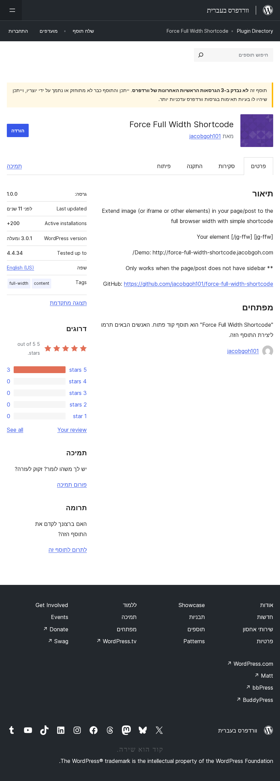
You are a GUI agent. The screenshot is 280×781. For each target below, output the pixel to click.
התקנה (194, 166)
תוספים (196, 629)
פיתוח (164, 166)
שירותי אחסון (258, 629)
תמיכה (14, 166)
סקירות (227, 166)
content (41, 283)
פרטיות (265, 641)
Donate (55, 629)
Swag (57, 641)
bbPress (259, 687)
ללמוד (130, 605)
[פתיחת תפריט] (11, 10)
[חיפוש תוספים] (201, 55)
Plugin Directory (255, 31)
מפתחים (127, 629)
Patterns (194, 641)
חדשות (265, 617)
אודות (266, 605)
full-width (19, 283)
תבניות (197, 617)
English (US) (20, 267)
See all (15, 429)
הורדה (17, 130)
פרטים (258, 166)
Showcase (192, 605)
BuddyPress (254, 699)
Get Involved (52, 605)
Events (59, 617)
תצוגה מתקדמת (68, 302)
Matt (263, 675)
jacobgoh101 (205, 136)
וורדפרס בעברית (237, 730)
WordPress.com (250, 663)
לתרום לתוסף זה (67, 549)
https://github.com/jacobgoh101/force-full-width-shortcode (198, 283)
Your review (72, 429)
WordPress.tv (116, 641)
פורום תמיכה (72, 484)
